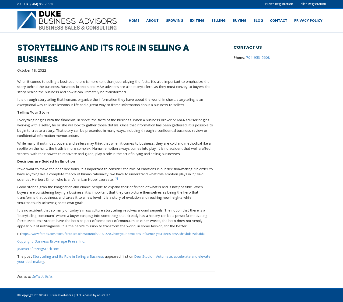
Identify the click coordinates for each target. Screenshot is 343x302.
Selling (218, 20)
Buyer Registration (279, 4)
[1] (116, 178)
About (152, 20)
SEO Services (84, 295)
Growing (174, 20)
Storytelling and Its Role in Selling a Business (68, 256)
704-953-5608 (258, 57)
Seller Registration (312, 4)
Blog (258, 20)
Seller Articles (42, 276)
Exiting (197, 20)
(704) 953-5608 (41, 4)
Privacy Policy (308, 20)
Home (134, 20)
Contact (278, 20)
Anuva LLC (104, 295)
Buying (239, 20)
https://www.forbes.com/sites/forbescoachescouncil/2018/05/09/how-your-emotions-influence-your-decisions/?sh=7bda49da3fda (113, 234)
